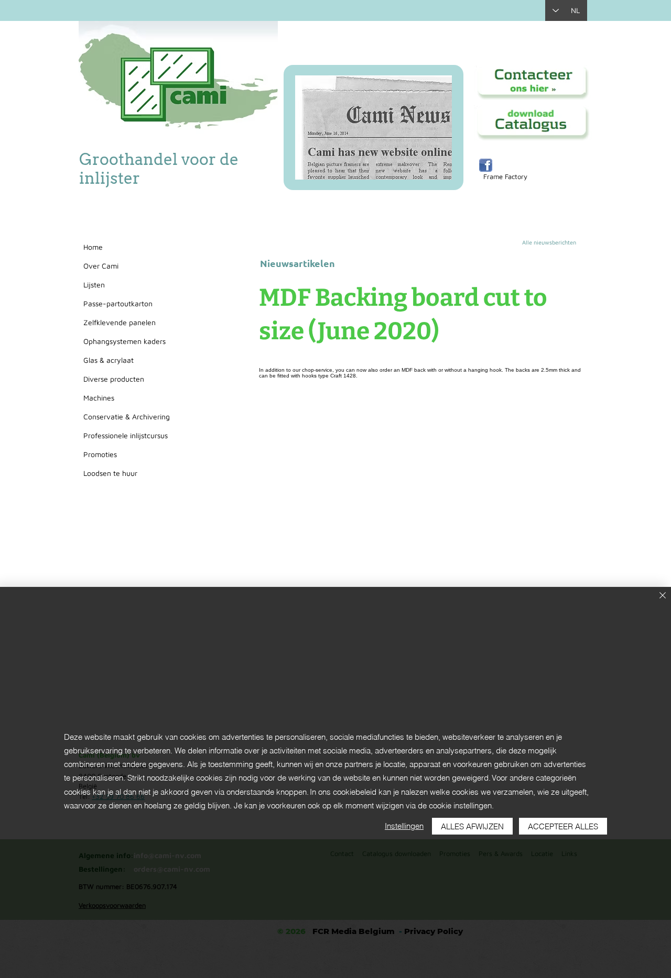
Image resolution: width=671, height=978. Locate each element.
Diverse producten (113, 378)
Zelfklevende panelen (119, 322)
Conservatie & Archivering (126, 416)
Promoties (100, 454)
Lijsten (94, 284)
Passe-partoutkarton (118, 303)
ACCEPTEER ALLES (563, 826)
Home (93, 246)
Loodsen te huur (110, 473)
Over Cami (100, 265)
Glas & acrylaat (108, 359)
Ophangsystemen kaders (124, 341)
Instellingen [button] (404, 826)
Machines (98, 397)
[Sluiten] (662, 596)
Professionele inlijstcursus (125, 435)
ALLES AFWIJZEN (472, 826)
